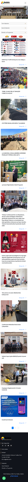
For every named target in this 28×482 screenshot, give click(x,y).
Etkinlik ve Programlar (7, 468)
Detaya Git (22, 64)
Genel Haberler (10, 17)
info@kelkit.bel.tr (7, 459)
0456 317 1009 (6, 457)
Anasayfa (4, 17)
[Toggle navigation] (25, 3)
